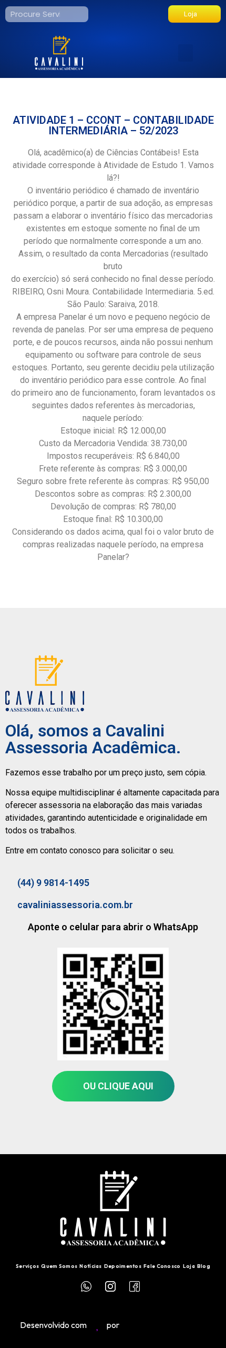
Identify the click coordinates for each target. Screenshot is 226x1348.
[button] (185, 53)
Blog (203, 1266)
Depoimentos (122, 1266)
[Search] (80, 14)
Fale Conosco (162, 1266)
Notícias (90, 1266)
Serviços (27, 1266)
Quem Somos (59, 1266)
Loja (189, 1266)
